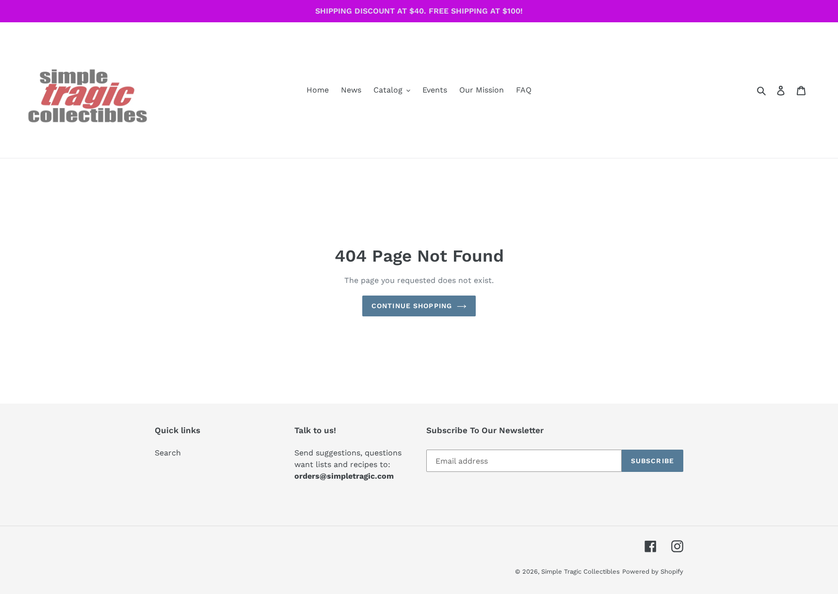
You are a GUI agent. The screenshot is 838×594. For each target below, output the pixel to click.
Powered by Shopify (652, 571)
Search (168, 452)
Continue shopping (411, 306)
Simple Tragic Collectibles (580, 571)
